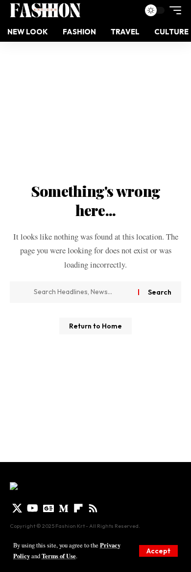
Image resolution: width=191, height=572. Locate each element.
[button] (158, 551)
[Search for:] (82, 292)
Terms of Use (59, 555)
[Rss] (93, 508)
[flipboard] (78, 508)
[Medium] (63, 508)
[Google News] (48, 508)
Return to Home (95, 326)
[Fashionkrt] (45, 10)
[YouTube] (32, 508)
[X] (17, 508)
